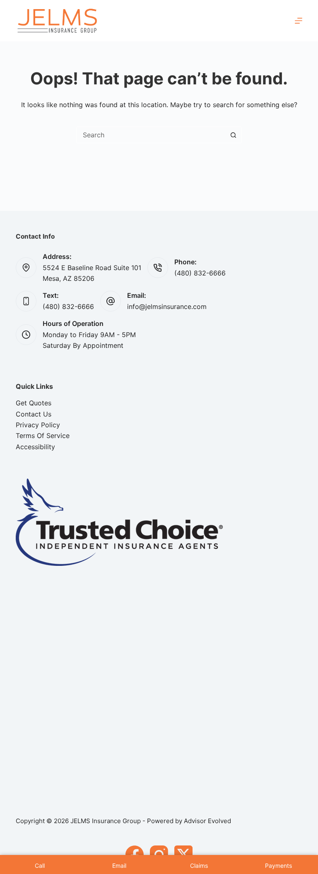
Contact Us (33, 414)
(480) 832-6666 (200, 273)
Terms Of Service (43, 435)
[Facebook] (134, 854)
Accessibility (35, 447)
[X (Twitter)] (183, 854)
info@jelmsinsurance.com (167, 306)
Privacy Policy (38, 425)
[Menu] (298, 20)
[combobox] (151, 135)
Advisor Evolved (207, 821)
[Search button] (233, 135)
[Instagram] (159, 854)
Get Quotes (33, 403)
